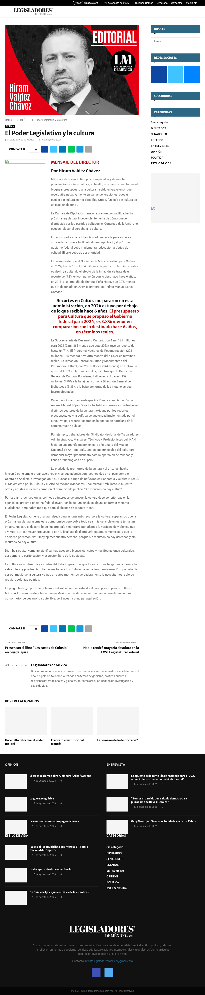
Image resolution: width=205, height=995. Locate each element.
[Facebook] (96, 972)
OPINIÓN (10, 126)
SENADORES (159, 134)
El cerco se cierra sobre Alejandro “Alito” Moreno (60, 776)
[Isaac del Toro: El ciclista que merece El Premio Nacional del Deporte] (16, 852)
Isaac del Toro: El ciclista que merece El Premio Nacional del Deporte (59, 848)
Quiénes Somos (144, 2)
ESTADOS (157, 140)
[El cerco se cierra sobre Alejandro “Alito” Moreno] (16, 781)
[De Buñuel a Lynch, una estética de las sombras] (16, 898)
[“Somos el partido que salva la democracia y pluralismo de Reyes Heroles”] (117, 804)
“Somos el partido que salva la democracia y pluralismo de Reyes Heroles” (159, 800)
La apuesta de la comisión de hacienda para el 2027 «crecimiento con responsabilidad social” (163, 777)
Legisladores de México (21, 139)
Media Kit (191, 2)
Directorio (162, 2)
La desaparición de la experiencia (50, 869)
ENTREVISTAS (160, 146)
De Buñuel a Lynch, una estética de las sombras (59, 892)
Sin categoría (159, 122)
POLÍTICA (157, 157)
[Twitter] (109, 972)
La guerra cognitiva (42, 798)
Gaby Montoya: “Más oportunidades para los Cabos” (164, 821)
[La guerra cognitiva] (16, 804)
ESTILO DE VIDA (161, 163)
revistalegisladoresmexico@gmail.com (109, 961)
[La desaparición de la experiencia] (16, 875)
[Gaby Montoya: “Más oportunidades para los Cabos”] (117, 827)
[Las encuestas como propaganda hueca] (16, 827)
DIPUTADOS (158, 128)
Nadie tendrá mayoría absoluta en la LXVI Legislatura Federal (111, 650)
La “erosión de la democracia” (117, 740)
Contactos (177, 2)
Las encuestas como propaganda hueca (54, 821)
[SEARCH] (196, 41)
